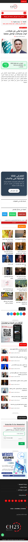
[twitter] (11, 314)
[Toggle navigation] (25, 13)
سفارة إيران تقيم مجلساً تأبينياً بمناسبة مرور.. (8, 252)
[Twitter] (9, 501)
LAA (25, 540)
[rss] (25, 501)
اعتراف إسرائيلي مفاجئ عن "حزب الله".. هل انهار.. (22, 290)
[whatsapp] (17, 314)
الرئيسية (24, 22)
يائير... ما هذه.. (10, 264)
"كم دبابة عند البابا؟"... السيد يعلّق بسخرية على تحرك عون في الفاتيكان (18, 373)
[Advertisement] (14, 126)
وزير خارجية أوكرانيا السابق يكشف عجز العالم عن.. (8, 290)
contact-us (23, 1)
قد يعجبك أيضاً (22, 226)
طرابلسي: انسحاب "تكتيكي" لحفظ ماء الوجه (18, 381)
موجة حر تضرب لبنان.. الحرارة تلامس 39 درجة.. (8, 240)
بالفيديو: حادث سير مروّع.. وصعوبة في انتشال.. (8, 302)
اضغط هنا (5, 65)
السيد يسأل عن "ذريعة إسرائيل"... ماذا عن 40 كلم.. (21, 252)
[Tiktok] (19, 500)
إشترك (21, 444)
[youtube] (24, 314)
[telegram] (20, 314)
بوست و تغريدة (16, 22)
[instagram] (14, 314)
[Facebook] (8, 314)
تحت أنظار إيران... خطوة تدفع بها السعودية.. (21, 303)
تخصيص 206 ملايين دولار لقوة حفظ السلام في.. (21, 277)
